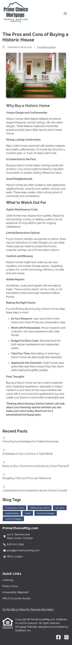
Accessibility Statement (15, 592)
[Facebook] (58, 637)
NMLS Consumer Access (16, 598)
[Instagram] (66, 637)
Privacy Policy (10, 586)
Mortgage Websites (26, 626)
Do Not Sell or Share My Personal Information (28, 609)
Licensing (7, 580)
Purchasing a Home (46, 47)
